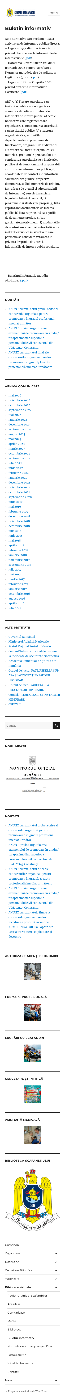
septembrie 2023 (20, 429)
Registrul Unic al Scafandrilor (27, 1295)
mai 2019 (14, 506)
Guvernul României (21, 636)
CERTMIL (14, 704)
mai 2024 (14, 414)
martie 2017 (16, 579)
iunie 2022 (15, 468)
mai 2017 (14, 574)
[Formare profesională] (32, 1012)
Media (11, 1321)
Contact (13, 1371)
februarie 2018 (18, 550)
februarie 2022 (18, 473)
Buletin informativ (20, 1338)
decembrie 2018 (19, 516)
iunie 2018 (15, 535)
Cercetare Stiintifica (18, 1270)
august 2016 (16, 598)
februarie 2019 (18, 511)
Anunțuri (13, 1304)
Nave (8, 1380)
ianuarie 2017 (17, 589)
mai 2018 (14, 540)
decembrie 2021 (19, 482)
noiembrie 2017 (19, 560)
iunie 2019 (15, 502)
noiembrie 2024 (19, 400)
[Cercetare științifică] (32, 1094)
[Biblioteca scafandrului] (32, 1199)
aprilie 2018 (16, 545)
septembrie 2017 (19, 564)
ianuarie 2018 (17, 555)
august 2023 (16, 434)
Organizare (12, 1253)
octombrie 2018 (19, 526)
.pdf (35, 77)
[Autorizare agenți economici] (32, 971)
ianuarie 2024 (17, 419)
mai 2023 (14, 439)
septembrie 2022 (20, 458)
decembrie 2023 (19, 424)
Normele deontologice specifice (29, 1346)
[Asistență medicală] (32, 1135)
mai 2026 (14, 395)
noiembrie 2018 (19, 521)
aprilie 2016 (16, 603)
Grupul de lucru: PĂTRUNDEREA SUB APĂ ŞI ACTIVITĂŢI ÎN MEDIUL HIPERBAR (33, 675)
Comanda (12, 1245)
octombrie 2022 (19, 453)
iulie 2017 (14, 569)
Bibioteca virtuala (18, 1287)
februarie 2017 (18, 584)
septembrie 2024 (20, 410)
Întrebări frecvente (20, 1363)
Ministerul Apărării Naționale (28, 641)
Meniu (54, 12)
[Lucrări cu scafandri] (32, 1053)
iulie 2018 (14, 531)
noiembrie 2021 (19, 487)
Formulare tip (16, 1355)
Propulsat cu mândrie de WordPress (27, 1391)
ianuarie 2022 (17, 477)
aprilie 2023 (16, 444)
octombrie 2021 (19, 492)
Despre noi (12, 1261)
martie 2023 (16, 448)
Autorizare (12, 1278)
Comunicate (16, 1312)
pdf (28, 58)
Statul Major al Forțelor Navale (29, 646)
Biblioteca (14, 1329)
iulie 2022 (15, 463)
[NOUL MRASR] (32, 776)
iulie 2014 (14, 608)
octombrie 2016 (19, 593)
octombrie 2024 (19, 405)
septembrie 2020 (20, 497)
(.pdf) (24, 280)
